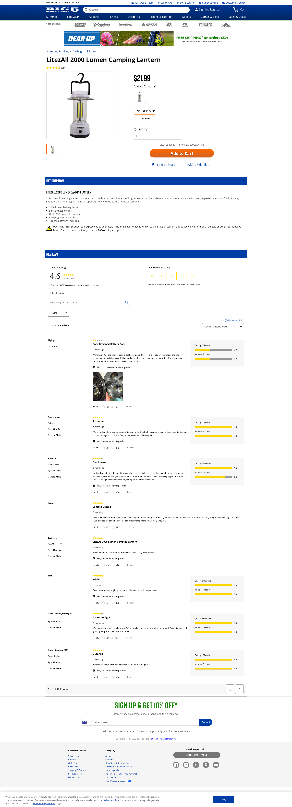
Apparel (94, 17)
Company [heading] (110, 750)
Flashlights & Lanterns (86, 51)
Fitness (113, 17)
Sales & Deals (237, 17)
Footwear (73, 17)
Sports (186, 17)
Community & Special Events (119, 766)
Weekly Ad (166, 2)
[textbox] (146, 722)
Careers (109, 759)
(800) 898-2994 (196, 755)
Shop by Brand (53, 24)
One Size (145, 118)
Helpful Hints (74, 777)
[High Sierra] (226, 24)
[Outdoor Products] (102, 25)
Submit (206, 722)
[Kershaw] (126, 24)
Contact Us (73, 759)
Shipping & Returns (77, 770)
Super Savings (210, 2)
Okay (224, 799)
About (108, 756)
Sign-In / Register (209, 9)
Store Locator (187, 2)
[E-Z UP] (169, 24)
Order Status (74, 763)
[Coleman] (80, 25)
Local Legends (112, 770)
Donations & (117, 763)
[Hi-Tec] (150, 24)
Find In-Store (166, 165)
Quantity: (141, 129)
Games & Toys (210, 17)
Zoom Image (58, 76)
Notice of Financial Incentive (163, 738)
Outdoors (134, 17)
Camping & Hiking (58, 51)
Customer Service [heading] (77, 750)
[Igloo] (184, 25)
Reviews (52, 254)
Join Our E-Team (143, 2)
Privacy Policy (111, 800)
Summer (51, 17)
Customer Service (235, 2)
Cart (243, 10)
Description (55, 180)
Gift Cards (73, 766)
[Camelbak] (205, 25)
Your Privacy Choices (44, 803)
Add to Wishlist (198, 165)
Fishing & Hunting (161, 17)
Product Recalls (75, 773)
